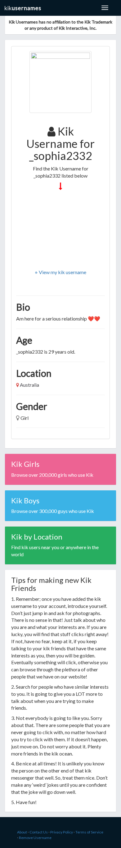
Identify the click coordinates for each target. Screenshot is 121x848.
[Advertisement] (60, 230)
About (22, 832)
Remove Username (35, 837)
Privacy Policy (61, 832)
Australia (29, 385)
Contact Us (38, 832)
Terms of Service (89, 832)
